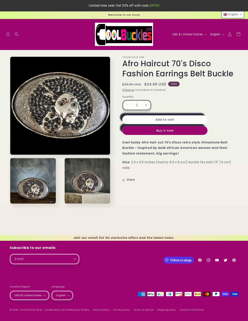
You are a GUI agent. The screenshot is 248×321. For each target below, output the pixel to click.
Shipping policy (166, 309)
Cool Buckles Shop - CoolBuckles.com (43, 309)
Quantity (127, 96)
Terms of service (143, 309)
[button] (8, 34)
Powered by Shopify (78, 309)
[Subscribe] (74, 259)
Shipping (128, 89)
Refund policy (101, 309)
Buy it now (165, 131)
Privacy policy (121, 309)
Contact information (192, 309)
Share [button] (131, 180)
